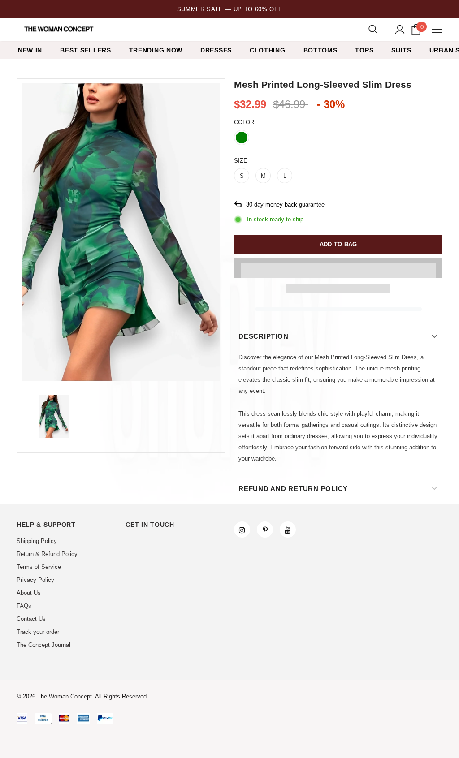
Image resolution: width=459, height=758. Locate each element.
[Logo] (59, 29)
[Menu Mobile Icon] (437, 29)
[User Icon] (400, 29)
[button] (338, 268)
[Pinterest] (265, 529)
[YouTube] (288, 529)
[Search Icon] (372, 29)
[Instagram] (242, 529)
